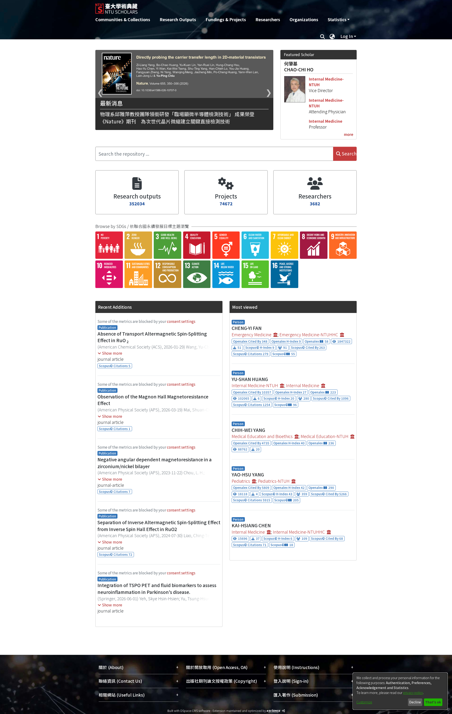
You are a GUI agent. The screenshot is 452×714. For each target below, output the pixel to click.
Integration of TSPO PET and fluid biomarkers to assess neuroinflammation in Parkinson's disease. (156, 588)
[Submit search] (322, 36)
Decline (415, 702)
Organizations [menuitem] (304, 19)
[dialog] (400, 691)
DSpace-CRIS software (195, 710)
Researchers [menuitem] (267, 19)
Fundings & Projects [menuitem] (226, 19)
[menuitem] (338, 19)
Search (349, 153)
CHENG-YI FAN (247, 328)
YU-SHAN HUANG (250, 379)
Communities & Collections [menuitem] (122, 19)
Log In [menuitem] (346, 36)
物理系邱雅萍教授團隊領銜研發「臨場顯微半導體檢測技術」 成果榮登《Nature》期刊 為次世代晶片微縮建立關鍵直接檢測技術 (177, 117)
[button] (109, 353)
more (348, 134)
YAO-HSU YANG (248, 474)
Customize (364, 702)
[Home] (200, 7)
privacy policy (413, 692)
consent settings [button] (181, 321)
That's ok (433, 702)
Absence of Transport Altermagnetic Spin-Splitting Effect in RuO (152, 337)
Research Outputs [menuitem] (178, 19)
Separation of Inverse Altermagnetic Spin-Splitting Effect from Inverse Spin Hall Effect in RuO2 (158, 525)
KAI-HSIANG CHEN (251, 525)
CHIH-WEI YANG (248, 430)
